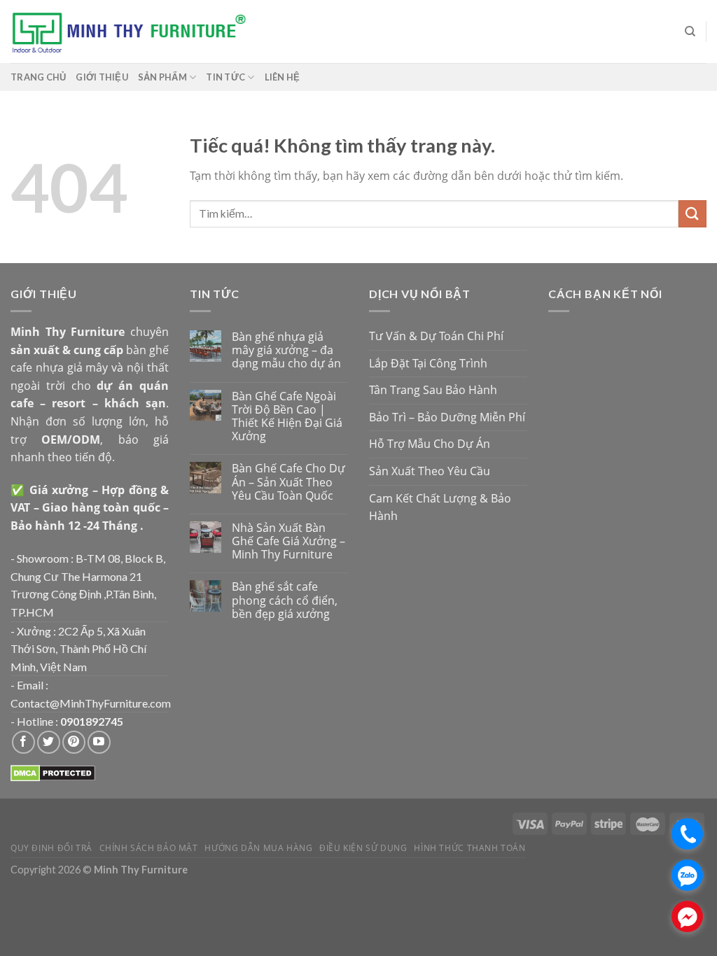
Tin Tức (225, 77)
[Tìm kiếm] (690, 31)
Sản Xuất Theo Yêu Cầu (429, 471)
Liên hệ (282, 77)
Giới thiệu (102, 77)
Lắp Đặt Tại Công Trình (428, 363)
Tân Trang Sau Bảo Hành (433, 390)
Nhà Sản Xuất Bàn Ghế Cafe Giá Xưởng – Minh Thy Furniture (288, 541)
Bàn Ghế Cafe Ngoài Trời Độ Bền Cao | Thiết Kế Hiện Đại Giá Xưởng (287, 417)
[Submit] (692, 213)
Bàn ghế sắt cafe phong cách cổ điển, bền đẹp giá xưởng (284, 600)
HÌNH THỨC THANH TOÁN (469, 848)
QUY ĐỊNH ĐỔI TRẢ (51, 848)
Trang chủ (38, 77)
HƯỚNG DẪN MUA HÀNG (258, 848)
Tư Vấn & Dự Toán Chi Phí (436, 336)
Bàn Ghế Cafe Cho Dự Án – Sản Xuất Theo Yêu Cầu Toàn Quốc (288, 482)
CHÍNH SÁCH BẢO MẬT (148, 848)
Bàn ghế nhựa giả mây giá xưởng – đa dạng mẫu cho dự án (286, 350)
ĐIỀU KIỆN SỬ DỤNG (363, 848)
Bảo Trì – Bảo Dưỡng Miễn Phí (447, 417)
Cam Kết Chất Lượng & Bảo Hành (440, 507)
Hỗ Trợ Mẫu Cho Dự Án (429, 443)
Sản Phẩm (162, 77)
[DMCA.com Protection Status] (53, 772)
